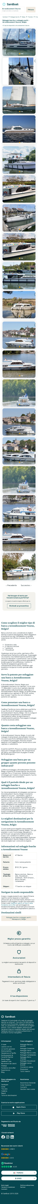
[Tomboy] (19, 71)
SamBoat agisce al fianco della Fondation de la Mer (17, 904)
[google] (5, 1154)
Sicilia (3, 1087)
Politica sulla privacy (27, 1185)
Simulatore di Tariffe (8, 1053)
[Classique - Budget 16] (19, 537)
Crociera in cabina (26, 1067)
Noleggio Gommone (27, 1048)
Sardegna (4, 1084)
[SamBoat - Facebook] (3, 1137)
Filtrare (31, 10)
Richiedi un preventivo (19, 605)
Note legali (5, 1185)
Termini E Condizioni (8, 1187)
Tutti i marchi (25, 1071)
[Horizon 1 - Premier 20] (19, 246)
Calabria (4, 1091)
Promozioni (24, 1069)
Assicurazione (6, 1051)
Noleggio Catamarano (28, 1055)
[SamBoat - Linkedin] (12, 1137)
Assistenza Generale (28, 1083)
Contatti (23, 1087)
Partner (23, 1187)
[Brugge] (19, 130)
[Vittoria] (19, 218)
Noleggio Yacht (25, 1050)
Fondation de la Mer (8, 1068)
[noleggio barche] (10, 3)
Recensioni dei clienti (8, 1063)
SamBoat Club (6, 1061)
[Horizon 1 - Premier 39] (19, 189)
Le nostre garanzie (8, 1049)
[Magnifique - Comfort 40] (19, 422)
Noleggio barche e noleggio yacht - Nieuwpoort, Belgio (19, 918)
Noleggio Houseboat (27, 1061)
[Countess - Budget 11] (19, 335)
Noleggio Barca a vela (28, 1053)
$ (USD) (18, 1178)
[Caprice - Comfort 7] (19, 393)
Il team (3, 1044)
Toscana (4, 1089)
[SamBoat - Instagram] (8, 1137)
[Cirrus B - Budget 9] (19, 304)
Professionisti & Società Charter (7, 1056)
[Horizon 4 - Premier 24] (19, 160)
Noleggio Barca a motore (26, 1045)
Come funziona (25, 1085)
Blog (2, 1072)
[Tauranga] (19, 100)
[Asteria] (19, 42)
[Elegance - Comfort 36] (19, 451)
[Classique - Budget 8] (19, 364)
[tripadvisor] (7, 1163)
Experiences (5, 1070)
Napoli (3, 1093)
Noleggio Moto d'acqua (25, 1058)
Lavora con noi (6, 1047)
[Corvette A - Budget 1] (19, 566)
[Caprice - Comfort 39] (19, 479)
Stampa (4, 1066)
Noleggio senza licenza (25, 1064)
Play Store (20, 1113)
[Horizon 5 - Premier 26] (19, 275)
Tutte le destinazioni (9, 1095)
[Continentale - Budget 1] (19, 508)
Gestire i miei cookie (27, 1089)
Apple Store (21, 1107)
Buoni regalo (5, 1059)
